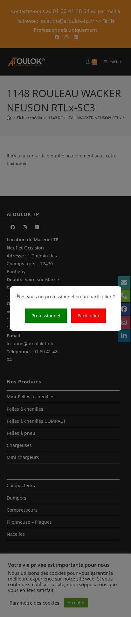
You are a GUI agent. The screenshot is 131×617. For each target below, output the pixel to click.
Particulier (89, 316)
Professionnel (45, 316)
